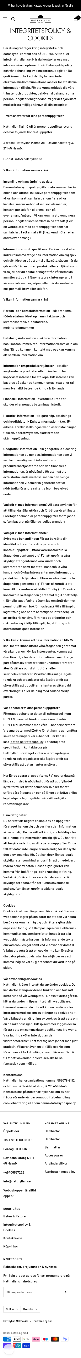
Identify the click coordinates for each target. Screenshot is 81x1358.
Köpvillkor (10, 1246)
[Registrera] (65, 1292)
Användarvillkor (56, 1163)
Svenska (28, 1309)
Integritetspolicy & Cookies (17, 1227)
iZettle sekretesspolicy (26, 742)
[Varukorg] (76, 19)
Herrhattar (52, 1139)
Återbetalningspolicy (60, 1171)
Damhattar (52, 1131)
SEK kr (10, 1309)
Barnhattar (52, 1147)
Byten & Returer (15, 1216)
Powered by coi (42, 1321)
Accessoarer (54, 1155)
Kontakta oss (12, 1238)
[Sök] (13, 19)
